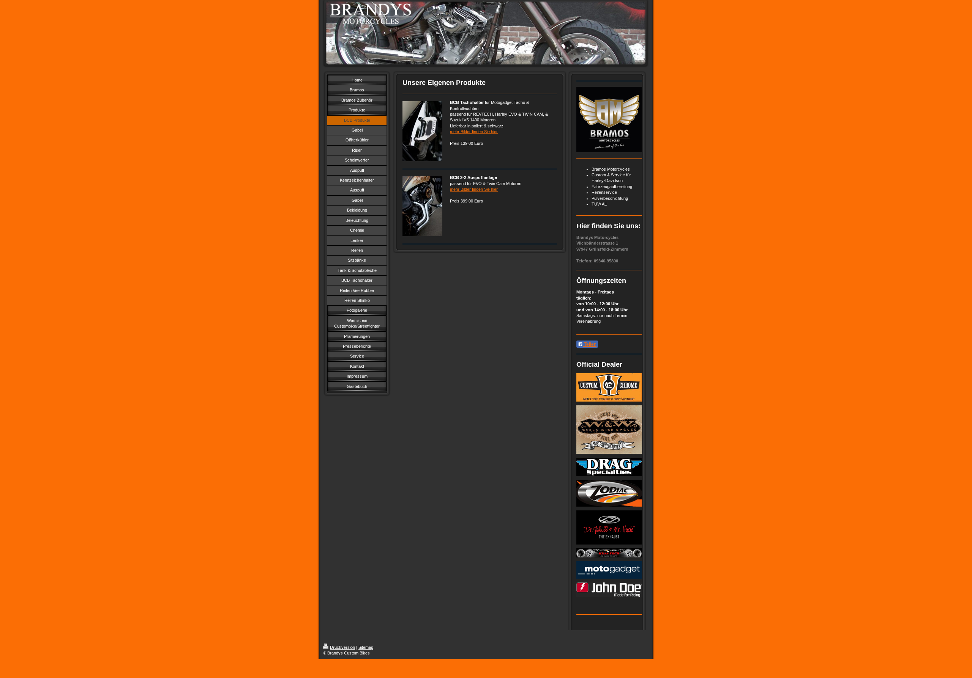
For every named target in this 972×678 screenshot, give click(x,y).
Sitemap (365, 647)
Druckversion (342, 647)
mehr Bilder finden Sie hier (474, 131)
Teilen (589, 344)
